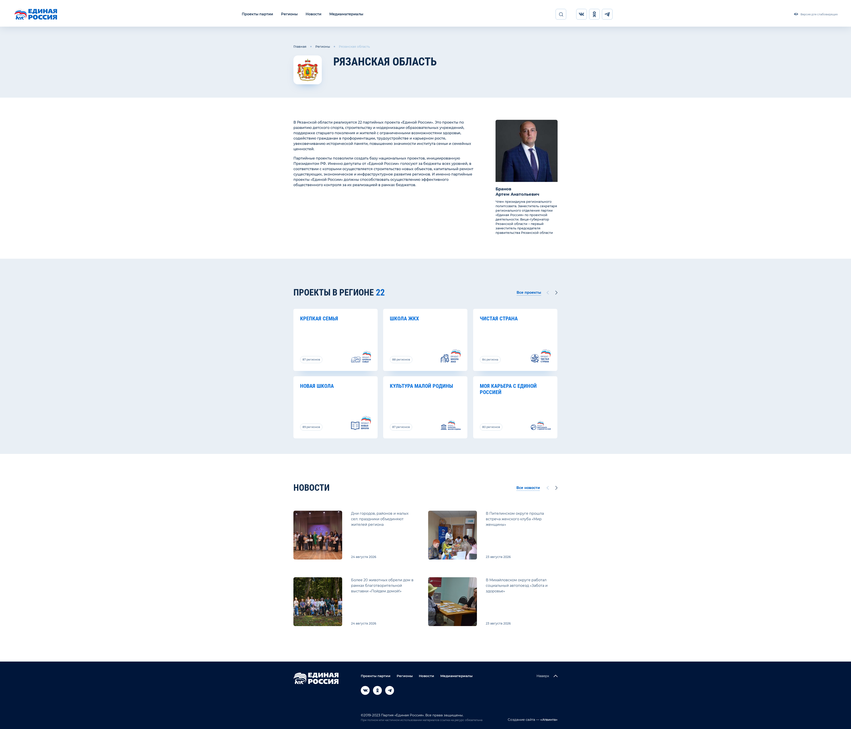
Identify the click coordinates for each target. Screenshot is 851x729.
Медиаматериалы (346, 14)
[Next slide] (556, 292)
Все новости (528, 488)
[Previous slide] (548, 293)
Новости (313, 14)
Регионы (289, 14)
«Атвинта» (548, 719)
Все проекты (529, 292)
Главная (299, 47)
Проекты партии (257, 14)
